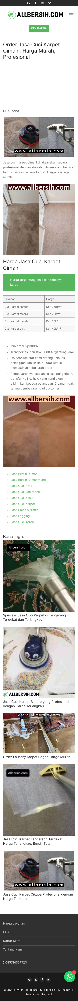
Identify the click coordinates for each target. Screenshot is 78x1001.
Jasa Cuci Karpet (23, 504)
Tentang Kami (13, 949)
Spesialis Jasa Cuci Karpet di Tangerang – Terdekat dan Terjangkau (36, 617)
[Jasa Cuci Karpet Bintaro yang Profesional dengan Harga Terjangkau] (39, 662)
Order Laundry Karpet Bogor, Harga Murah (36, 757)
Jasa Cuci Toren (22, 522)
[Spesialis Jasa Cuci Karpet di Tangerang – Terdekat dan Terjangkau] (39, 576)
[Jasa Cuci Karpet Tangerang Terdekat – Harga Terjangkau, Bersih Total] (39, 800)
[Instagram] (42, 3)
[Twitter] (49, 3)
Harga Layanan (14, 923)
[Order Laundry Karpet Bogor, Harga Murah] (39, 733)
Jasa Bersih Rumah (24, 474)
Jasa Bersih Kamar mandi (29, 480)
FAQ (6, 932)
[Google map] (28, 3)
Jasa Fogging (20, 516)
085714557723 (16, 962)
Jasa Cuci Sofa (21, 486)
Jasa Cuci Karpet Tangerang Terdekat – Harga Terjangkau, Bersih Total (34, 841)
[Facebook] (35, 3)
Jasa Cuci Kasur (22, 498)
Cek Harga (39, 28)
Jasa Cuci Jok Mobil (25, 492)
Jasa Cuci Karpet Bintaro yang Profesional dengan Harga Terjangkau (36, 704)
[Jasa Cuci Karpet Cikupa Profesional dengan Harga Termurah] (39, 871)
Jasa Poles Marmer (24, 510)
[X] (48, 979)
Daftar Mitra (11, 941)
